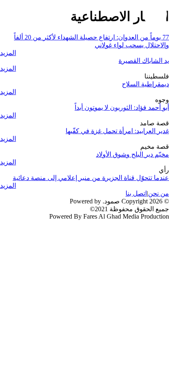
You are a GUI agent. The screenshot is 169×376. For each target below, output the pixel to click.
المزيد (8, 52)
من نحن (158, 193)
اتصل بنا (136, 193)
